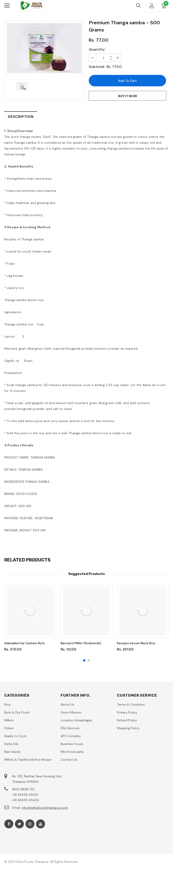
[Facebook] (8, 823)
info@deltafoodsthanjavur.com (45, 808)
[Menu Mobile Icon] (7, 5)
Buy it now (127, 96)
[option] (44, 48)
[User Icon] (151, 5)
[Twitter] (19, 823)
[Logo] (31, 5)
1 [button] (84, 660)
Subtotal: (97, 66)
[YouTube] (40, 823)
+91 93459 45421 (25, 795)
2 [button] (89, 660)
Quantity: (97, 49)
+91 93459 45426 (25, 800)
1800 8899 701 (23, 789)
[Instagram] (29, 823)
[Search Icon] (138, 5)
